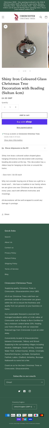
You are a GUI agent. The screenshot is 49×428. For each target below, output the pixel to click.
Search (8, 237)
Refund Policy (10, 258)
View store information (13, 140)
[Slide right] (30, 71)
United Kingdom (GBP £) (23, 407)
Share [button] (7, 214)
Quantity (5, 102)
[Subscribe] (41, 382)
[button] (3, 17)
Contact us (9, 248)
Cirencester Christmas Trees (21, 423)
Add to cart (24, 115)
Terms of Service (12, 269)
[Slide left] (19, 71)
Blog (6, 274)
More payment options (24, 127)
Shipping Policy (11, 263)
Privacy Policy (10, 253)
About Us (8, 242)
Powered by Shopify (34, 423)
